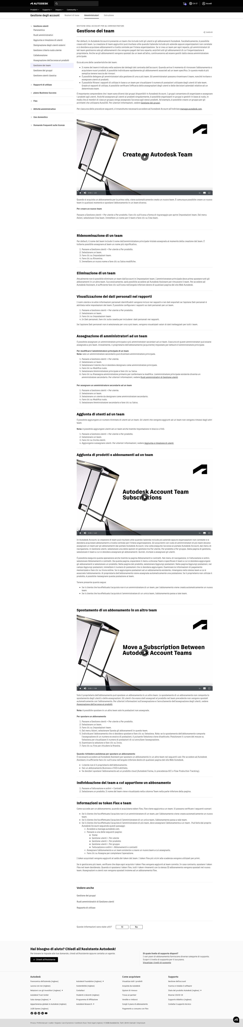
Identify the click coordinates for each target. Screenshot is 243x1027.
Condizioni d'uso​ (80, 1023)
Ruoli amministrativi (43, 35)
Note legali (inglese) (95, 1023)
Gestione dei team (42, 65)
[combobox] (76, 3)
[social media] (39, 1013)
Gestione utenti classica (44, 75)
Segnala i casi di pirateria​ (64, 1023)
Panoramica (39, 30)
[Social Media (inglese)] (39, 1013)
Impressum (141, 1023)
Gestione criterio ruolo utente (47, 50)
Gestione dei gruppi (42, 70)
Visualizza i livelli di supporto (157, 962)
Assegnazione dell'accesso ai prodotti (51, 60)
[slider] (145, 190)
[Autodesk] (39, 3)
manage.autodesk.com (191, 108)
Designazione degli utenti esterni (49, 45)
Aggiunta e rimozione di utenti (48, 40)
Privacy (33, 1023)
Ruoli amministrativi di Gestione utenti (159, 377)
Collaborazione (40, 55)
